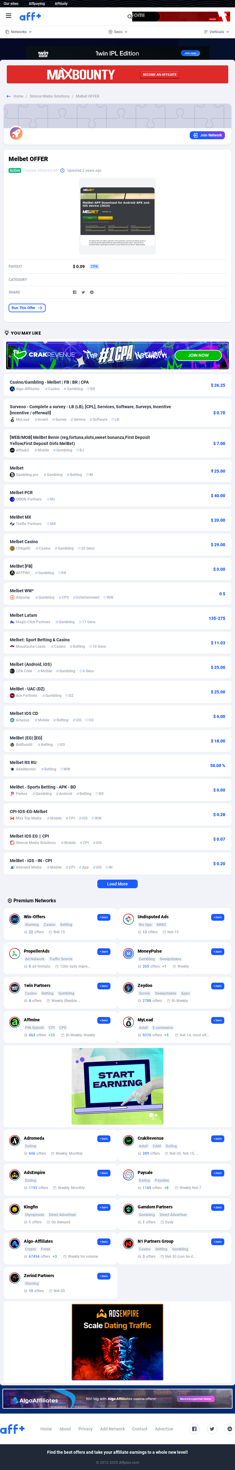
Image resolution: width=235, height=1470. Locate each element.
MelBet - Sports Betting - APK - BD (43, 787)
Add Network (112, 1428)
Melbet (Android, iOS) (31, 664)
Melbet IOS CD (24, 713)
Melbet (17, 468)
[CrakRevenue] (117, 355)
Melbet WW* (22, 590)
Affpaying (37, 4)
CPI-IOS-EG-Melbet (28, 811)
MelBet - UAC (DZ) (27, 688)
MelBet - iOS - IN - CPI (31, 860)
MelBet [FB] (21, 566)
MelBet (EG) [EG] (26, 737)
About (65, 1428)
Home (18, 96)
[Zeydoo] (117, 1086)
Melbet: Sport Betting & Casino (40, 639)
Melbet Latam (23, 615)
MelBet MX (20, 517)
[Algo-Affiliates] (117, 1398)
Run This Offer (23, 308)
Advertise (164, 1428)
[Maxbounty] (117, 74)
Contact (139, 1428)
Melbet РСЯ (21, 492)
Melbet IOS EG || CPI (29, 836)
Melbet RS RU (23, 762)
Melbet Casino (24, 541)
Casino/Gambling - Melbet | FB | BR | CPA (49, 382)
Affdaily (61, 4)
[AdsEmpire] (117, 1342)
